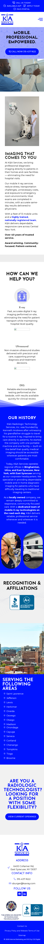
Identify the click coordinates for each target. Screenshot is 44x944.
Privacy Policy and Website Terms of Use (22, 931)
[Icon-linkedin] (24, 894)
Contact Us (22, 926)
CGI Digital (36, 939)
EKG (22, 385)
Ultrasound (22, 346)
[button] (40, 19)
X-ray (22, 307)
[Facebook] (19, 894)
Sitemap (22, 935)
